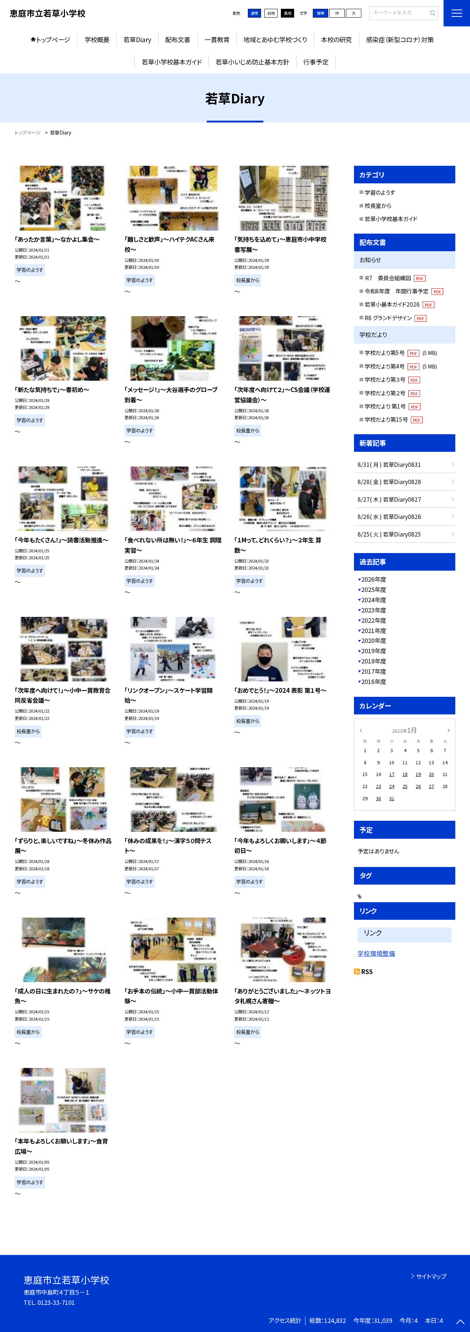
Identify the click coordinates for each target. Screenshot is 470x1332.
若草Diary (137, 39)
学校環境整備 (376, 953)
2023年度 (373, 609)
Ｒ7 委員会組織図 (394, 278)
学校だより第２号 (391, 393)
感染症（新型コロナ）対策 (400, 39)
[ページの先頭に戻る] (460, 1322)
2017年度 (373, 671)
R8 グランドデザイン (394, 318)
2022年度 (373, 620)
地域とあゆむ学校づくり (275, 39)
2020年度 (373, 640)
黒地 (287, 13)
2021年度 (373, 630)
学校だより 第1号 (391, 406)
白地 (271, 13)
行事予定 (315, 61)
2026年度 (373, 579)
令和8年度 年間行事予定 (403, 291)
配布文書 (177, 39)
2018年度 (373, 660)
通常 (254, 13)
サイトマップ (431, 1276)
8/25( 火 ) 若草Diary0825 (389, 534)
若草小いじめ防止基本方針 (252, 61)
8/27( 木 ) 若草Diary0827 (389, 499)
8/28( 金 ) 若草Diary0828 (389, 481)
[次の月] (449, 730)
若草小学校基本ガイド (172, 61)
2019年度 (373, 650)
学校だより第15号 (392, 419)
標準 (320, 13)
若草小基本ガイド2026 (398, 304)
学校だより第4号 (401, 366)
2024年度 (373, 599)
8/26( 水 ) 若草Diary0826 (389, 516)
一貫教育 (217, 39)
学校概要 (96, 39)
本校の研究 (336, 39)
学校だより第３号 (391, 379)
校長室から (378, 205)
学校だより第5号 (401, 352)
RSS (367, 971)
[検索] (431, 12)
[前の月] (360, 730)
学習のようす (380, 192)
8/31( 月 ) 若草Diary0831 (389, 464)
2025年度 (373, 589)
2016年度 (373, 681)
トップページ (53, 39)
